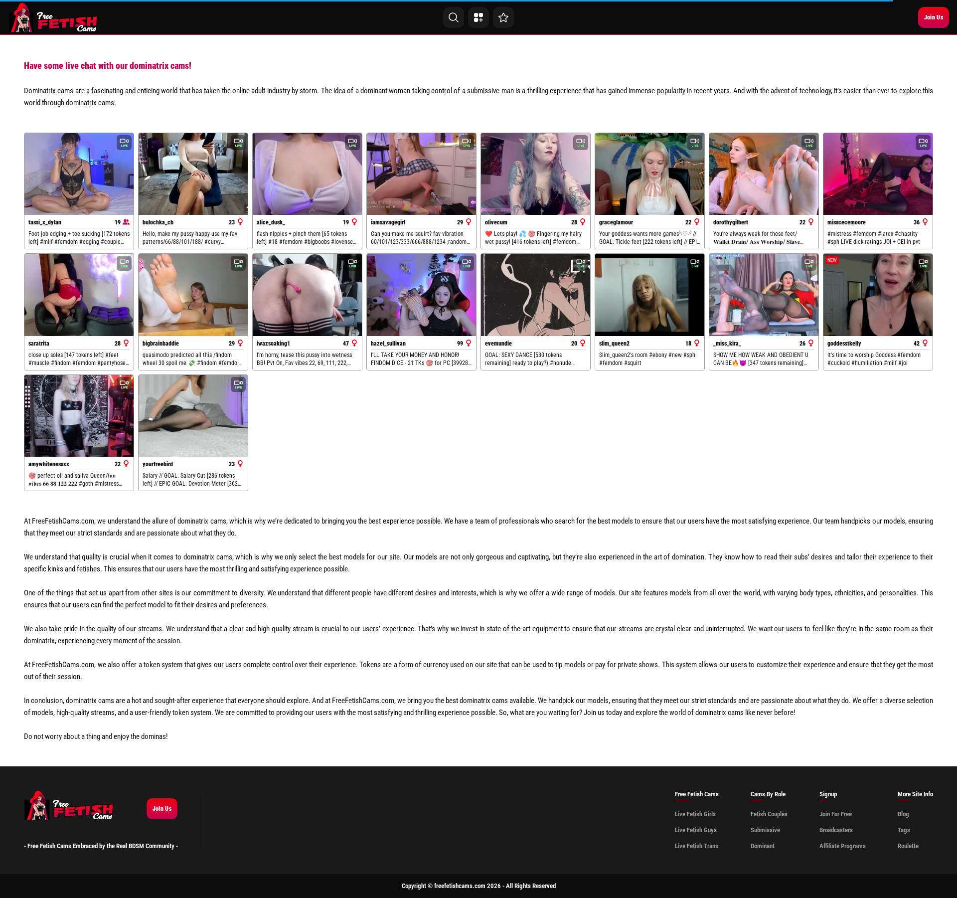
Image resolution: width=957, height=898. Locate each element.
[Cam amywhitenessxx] (79, 416)
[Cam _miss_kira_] (763, 295)
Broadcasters (836, 830)
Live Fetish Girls (695, 814)
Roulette (908, 846)
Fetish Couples (769, 814)
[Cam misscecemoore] (878, 174)
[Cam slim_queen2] (649, 295)
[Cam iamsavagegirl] (421, 174)
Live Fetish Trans (696, 846)
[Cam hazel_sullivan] (421, 295)
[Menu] (478, 17)
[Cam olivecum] (535, 174)
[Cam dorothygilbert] (763, 174)
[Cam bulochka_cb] (193, 174)
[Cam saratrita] (79, 295)
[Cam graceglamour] (649, 174)
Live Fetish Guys (696, 830)
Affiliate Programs (842, 846)
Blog (903, 814)
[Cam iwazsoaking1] (307, 295)
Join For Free (835, 814)
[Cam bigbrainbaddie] (193, 295)
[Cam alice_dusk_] (307, 174)
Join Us (933, 17)
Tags (904, 830)
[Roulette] (503, 17)
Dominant (763, 846)
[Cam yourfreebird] (193, 416)
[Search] (453, 17)
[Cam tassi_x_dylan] (79, 174)
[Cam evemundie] (535, 295)
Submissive (765, 830)
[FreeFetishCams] (53, 17)
